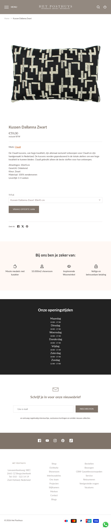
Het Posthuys (17, 520)
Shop (54, 463)
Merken (54, 491)
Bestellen (89, 463)
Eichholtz (54, 467)
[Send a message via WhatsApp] (106, 525)
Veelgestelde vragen (89, 483)
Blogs (54, 499)
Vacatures (89, 487)
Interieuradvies (54, 475)
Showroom (54, 471)
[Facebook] (39, 441)
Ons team (54, 479)
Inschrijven (87, 409)
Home (6, 18)
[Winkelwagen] (105, 7)
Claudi (18, 147)
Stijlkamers (54, 487)
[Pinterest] (62, 441)
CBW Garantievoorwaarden (89, 471)
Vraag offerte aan (24, 209)
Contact (54, 495)
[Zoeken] (98, 7)
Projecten (54, 483)
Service (89, 475)
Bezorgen (89, 467)
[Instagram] (55, 441)
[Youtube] (47, 441)
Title (11, 195)
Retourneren (89, 479)
